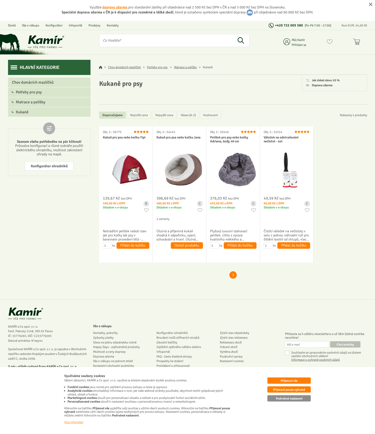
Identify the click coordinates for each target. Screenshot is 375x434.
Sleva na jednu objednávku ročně (115, 342)
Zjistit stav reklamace (234, 338)
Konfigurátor (54, 25)
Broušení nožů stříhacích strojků (177, 338)
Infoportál (75, 25)
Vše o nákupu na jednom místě (113, 361)
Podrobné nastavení (289, 398)
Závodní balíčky (166, 342)
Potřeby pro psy (157, 67)
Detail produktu (186, 245)
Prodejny (94, 25)
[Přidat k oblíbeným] (146, 210)
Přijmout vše (289, 381)
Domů (12, 25)
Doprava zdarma (322, 85)
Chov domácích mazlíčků (124, 67)
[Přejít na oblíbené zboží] (329, 42)
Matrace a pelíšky (185, 67)
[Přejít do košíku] (357, 42)
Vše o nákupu (30, 25)
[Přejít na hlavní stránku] (46, 41)
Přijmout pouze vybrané (289, 390)
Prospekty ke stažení (169, 361)
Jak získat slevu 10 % (326, 80)
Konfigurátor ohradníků (49, 166)
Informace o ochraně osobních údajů (315, 360)
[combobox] (166, 40)
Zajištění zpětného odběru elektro (178, 347)
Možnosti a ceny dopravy (109, 352)
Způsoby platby (103, 338)
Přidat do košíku (132, 245)
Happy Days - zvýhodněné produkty (116, 347)
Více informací (73, 422)
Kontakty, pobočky (105, 333)
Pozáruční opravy (231, 356)
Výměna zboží (229, 352)
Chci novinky (345, 344)
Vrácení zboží (228, 347)
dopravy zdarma (115, 7)
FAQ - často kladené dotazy (174, 356)
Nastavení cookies (232, 361)
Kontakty (113, 25)
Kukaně (22, 112)
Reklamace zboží (231, 342)
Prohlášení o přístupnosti (173, 366)
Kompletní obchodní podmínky (113, 366)
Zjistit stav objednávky (234, 333)
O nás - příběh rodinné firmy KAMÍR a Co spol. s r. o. (42, 366)
